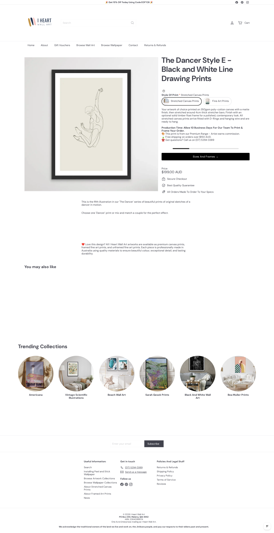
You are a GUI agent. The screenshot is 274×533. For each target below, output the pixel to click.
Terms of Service (166, 479)
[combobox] (98, 22)
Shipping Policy (165, 471)
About (44, 45)
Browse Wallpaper (111, 45)
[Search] (132, 22)
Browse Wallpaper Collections (100, 482)
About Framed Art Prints (97, 493)
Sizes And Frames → (206, 156)
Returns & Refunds (155, 45)
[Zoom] (91, 124)
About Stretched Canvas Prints (98, 488)
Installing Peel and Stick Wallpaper (97, 473)
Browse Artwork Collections (99, 478)
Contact (133, 45)
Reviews (161, 483)
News (87, 497)
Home (31, 45)
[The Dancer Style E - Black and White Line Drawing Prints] (41, 301)
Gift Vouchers (62, 45)
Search (88, 467)
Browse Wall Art (85, 45)
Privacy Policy (164, 475)
